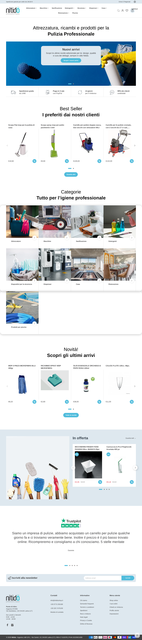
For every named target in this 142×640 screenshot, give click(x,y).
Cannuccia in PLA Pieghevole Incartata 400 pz (118, 448)
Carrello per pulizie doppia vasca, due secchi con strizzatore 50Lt (87, 126)
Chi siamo (83, 600)
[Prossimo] (7, 145)
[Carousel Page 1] (68, 83)
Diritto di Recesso (86, 624)
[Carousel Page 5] (77, 565)
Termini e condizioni (87, 607)
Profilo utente (114, 610)
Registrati (127, 2)
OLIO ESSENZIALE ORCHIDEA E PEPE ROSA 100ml (87, 367)
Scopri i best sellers (70, 60)
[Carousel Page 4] (109, 489)
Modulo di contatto (56, 612)
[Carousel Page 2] (73, 168)
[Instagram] (12, 625)
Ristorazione (113, 284)
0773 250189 (58, 604)
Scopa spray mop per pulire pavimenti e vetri (52, 126)
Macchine (47, 241)
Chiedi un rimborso (116, 607)
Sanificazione (81, 241)
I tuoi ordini (113, 604)
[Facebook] (7, 625)
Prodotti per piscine (18, 327)
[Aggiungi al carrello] (34, 161)
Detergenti (112, 241)
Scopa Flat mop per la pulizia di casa (21, 126)
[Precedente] (135, 145)
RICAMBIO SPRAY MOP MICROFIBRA (51, 367)
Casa (78, 284)
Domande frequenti (87, 604)
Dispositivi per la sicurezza (21, 284)
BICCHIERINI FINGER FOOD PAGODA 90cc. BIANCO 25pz (87, 448)
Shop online (114, 600)
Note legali (84, 617)
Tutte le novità (71, 415)
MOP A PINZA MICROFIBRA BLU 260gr (22, 367)
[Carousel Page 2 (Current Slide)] (72, 83)
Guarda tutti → (131, 438)
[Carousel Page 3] (106, 489)
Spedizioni (83, 610)
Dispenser (47, 284)
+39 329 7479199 (56, 608)
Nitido (14, 637)
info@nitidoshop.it (56, 600)
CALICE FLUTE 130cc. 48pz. (118, 366)
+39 (52, 604)
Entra (121, 2)
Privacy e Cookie (86, 620)
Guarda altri (71, 174)
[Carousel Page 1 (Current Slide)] (69, 168)
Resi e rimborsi (85, 614)
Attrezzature (16, 241)
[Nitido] (12, 10)
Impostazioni (114, 614)
